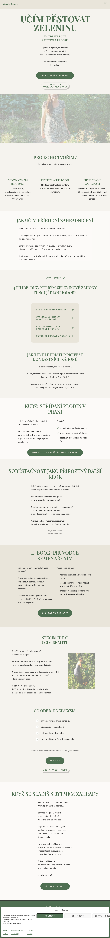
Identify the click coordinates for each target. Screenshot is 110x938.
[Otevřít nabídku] (105, 4)
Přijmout (50, 916)
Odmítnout (78, 916)
